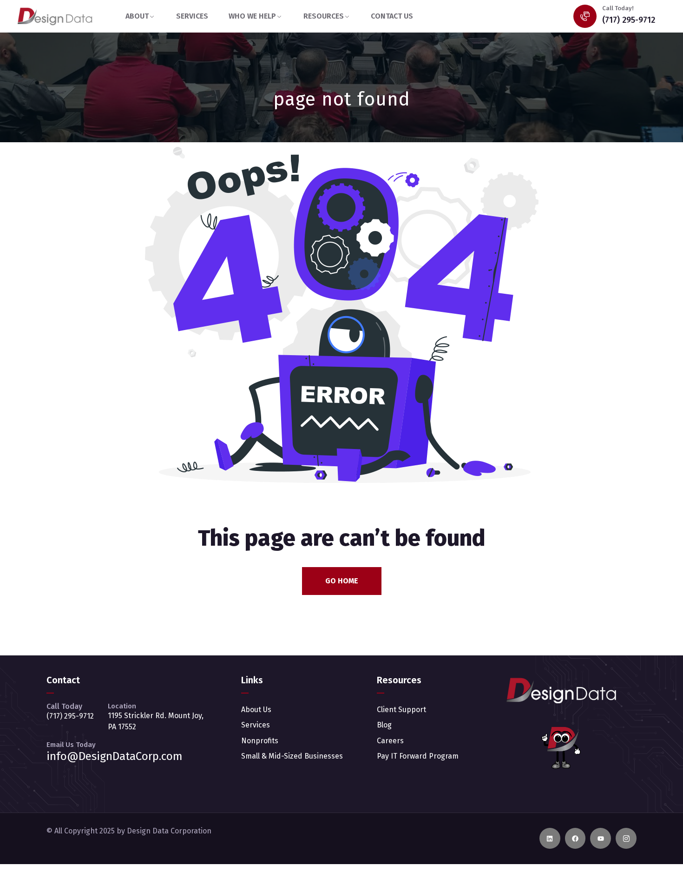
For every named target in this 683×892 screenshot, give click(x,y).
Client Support (401, 709)
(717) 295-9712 (628, 20)
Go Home (341, 580)
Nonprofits (259, 740)
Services (255, 724)
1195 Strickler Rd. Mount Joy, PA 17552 (156, 721)
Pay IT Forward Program (418, 756)
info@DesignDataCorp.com (114, 756)
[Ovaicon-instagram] (626, 838)
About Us (256, 709)
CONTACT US (392, 16)
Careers (390, 740)
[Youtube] (600, 838)
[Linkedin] (549, 838)
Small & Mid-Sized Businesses (292, 756)
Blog (384, 724)
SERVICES (192, 16)
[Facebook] (575, 838)
